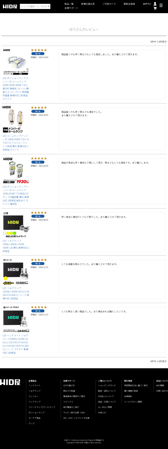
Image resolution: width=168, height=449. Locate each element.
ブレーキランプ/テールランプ (42, 407)
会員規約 (128, 396)
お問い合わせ (162, 390)
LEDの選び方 (69, 385)
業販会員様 (129, 3)
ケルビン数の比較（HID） (74, 412)
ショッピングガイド (107, 385)
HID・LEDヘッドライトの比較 (76, 417)
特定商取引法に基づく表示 (136, 385)
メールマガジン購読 (133, 401)
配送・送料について (107, 390)
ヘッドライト (34, 385)
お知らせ (102, 412)
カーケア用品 (34, 417)
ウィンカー (33, 396)
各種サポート (71, 8)
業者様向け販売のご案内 (74, 396)
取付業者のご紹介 (71, 407)
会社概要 (160, 385)
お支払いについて (106, 396)
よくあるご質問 (105, 407)
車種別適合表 (88, 3)
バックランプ (34, 401)
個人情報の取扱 (131, 390)
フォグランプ (34, 390)
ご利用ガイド (109, 3)
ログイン (147, 3)
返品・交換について (107, 401)
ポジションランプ (36, 412)
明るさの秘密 (69, 390)
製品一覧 (69, 3)
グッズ (31, 423)
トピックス (68, 401)
